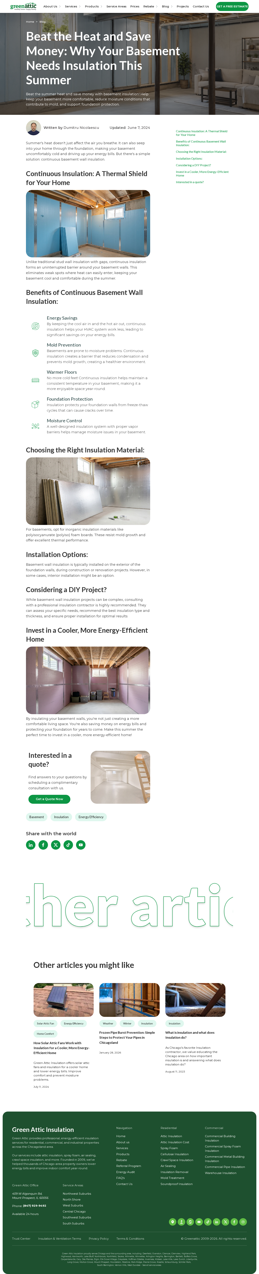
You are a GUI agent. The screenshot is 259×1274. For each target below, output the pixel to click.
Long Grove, (73, 1262)
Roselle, (160, 1262)
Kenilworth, (77, 1256)
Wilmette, (129, 1256)
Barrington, (169, 1256)
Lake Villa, (168, 1259)
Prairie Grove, (149, 1262)
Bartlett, (179, 1256)
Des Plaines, (87, 1259)
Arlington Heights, (154, 1256)
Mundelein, (115, 1262)
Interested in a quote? (190, 182)
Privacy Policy (98, 1238)
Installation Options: (189, 158)
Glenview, (176, 1254)
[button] (52, 6)
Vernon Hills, (121, 1265)
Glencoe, (166, 1254)
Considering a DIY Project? (193, 165)
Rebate (148, 6)
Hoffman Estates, (136, 1259)
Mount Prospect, (102, 1262)
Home (30, 21)
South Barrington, (105, 1265)
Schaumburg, (171, 1262)
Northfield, (112, 1256)
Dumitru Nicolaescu (81, 128)
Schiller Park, (185, 1262)
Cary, (79, 1259)
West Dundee (133, 1265)
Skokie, (121, 1256)
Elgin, (97, 1259)
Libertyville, (191, 1259)
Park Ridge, (136, 1262)
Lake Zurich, (179, 1259)
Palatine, (126, 1262)
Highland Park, (189, 1254)
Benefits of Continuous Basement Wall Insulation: (201, 143)
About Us (50, 6)
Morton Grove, (86, 1262)
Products (92, 6)
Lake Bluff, (89, 1256)
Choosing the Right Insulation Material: (201, 151)
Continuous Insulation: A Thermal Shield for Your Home (201, 132)
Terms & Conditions (130, 1238)
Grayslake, (123, 1259)
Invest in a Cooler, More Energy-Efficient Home (202, 173)
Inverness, (149, 1259)
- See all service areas (151, 1265)
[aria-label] (64, 1000)
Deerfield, (147, 1254)
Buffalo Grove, (190, 1256)
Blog (165, 6)
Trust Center (21, 1238)
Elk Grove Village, (108, 1259)
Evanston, (157, 1254)
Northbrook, (100, 1256)
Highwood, (66, 1256)
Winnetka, (140, 1256)
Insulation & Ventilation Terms (59, 1238)
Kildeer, (158, 1259)
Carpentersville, (68, 1259)
